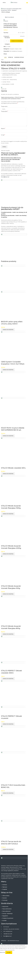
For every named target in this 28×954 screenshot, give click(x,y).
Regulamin (5, 915)
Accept (9, 952)
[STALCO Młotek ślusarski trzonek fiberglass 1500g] (14, 488)
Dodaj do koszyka (16, 40)
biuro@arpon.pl (5, 177)
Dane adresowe (6, 911)
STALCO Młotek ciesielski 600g (13, 468)
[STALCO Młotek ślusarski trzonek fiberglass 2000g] (14, 528)
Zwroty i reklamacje (7, 913)
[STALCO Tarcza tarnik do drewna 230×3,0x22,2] (14, 807)
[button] (8, 329)
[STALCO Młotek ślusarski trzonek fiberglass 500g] (14, 568)
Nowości (4, 898)
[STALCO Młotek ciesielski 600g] (14, 450)
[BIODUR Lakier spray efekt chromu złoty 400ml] (14, 278)
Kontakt (4, 920)
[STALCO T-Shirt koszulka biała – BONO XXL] (14, 738)
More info (2, 952)
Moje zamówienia (6, 908)
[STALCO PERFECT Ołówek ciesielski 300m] (14, 648)
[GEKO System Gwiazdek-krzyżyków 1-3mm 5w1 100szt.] (14, 344)
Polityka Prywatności (7, 918)
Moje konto (5, 906)
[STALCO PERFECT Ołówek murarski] (14, 693)
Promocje (4, 900)
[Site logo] (14, 2)
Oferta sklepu (5, 895)
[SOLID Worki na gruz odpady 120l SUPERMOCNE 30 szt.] (14, 384)
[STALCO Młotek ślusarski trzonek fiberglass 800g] (14, 608)
